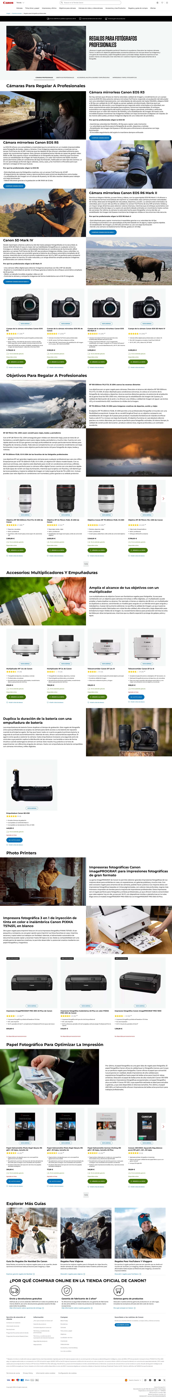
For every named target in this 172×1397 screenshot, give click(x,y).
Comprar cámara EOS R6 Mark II (103, 232)
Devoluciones (10, 1329)
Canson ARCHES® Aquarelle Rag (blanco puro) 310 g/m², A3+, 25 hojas (145, 1149)
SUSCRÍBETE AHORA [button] (122, 1325)
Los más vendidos (66, 1351)
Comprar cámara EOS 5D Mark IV (17, 281)
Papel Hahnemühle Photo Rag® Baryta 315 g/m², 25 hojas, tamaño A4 (65, 1149)
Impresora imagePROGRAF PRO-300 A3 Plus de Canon (29, 1011)
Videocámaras (65, 1344)
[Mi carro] (167, 2)
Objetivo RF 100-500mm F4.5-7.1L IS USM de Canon (24, 521)
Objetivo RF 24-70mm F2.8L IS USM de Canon (63, 521)
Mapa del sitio (37, 1344)
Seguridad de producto (40, 1341)
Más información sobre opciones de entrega (25, 1308)
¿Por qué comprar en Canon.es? (43, 1320)
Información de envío (12, 1326)
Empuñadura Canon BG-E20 (18, 813)
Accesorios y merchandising (69, 1347)
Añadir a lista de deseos (16, 367)
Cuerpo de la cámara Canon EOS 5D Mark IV (146, 329)
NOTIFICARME (137, 697)
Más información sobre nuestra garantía (76, 1308)
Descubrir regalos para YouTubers (127, 1274)
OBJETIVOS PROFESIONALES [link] (65, 77)
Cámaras (63, 1327)
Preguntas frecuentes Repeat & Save (17, 1336)
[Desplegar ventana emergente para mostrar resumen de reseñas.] (24, 334)
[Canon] (8, 2)
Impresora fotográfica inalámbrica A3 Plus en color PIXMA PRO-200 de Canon (85, 1012)
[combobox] (90, 3)
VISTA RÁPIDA (25, 323)
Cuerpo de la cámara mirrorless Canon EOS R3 (24, 330)
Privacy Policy (28, 1373)
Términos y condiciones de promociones (41, 1331)
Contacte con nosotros (13, 1322)
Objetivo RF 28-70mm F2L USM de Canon (145, 520)
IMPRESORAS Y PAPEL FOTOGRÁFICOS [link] (125, 77)
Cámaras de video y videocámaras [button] (91, 8)
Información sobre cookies (45, 1373)
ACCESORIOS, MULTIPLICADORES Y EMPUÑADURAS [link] (93, 77)
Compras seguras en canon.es (42, 1327)
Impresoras (64, 1341)
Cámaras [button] (19, 8)
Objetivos (63, 1334)
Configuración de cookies (67, 1373)
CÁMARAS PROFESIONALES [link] (44, 77)
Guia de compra (17, 13)
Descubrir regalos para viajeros (72, 1274)
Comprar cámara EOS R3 (100, 138)
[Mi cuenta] (157, 2)
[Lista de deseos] (162, 2)
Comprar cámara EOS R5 (14, 186)
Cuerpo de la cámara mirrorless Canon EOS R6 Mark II (106, 330)
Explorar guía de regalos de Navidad (19, 1274)
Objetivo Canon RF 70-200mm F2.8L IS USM (106, 520)
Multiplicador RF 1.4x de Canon (19, 669)
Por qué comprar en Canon (123, 1308)
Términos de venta (13, 1373)
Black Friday (64, 1320)
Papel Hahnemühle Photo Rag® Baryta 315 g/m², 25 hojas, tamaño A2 (24, 1149)
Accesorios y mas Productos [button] (116, 8)
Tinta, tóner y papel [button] (32, 8)
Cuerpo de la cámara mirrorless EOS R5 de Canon (65, 330)
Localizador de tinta (66, 1337)
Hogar (8, 13)
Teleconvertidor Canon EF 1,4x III (101, 669)
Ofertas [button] (153, 8)
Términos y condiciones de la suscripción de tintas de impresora (43, 1337)
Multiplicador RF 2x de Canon (59, 669)
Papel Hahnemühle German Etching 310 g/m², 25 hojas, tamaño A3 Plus (104, 1149)
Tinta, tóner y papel (66, 1331)
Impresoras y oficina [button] (49, 8)
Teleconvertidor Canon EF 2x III (141, 669)
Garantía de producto (39, 1324)
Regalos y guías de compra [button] (138, 8)
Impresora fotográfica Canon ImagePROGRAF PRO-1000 (138, 1011)
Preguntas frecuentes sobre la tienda (17, 1333)
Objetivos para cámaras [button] (67, 8)
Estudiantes (64, 1324)
